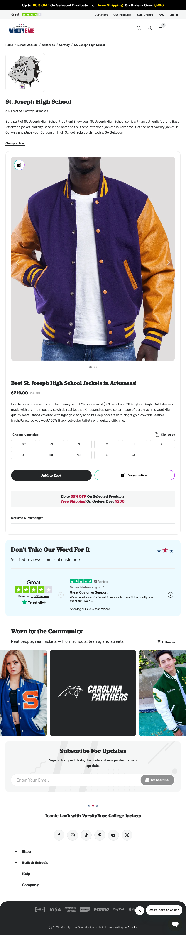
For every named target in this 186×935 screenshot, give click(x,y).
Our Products (122, 15)
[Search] (138, 28)
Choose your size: (25, 434)
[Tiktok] (86, 835)
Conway (64, 45)
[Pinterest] (99, 835)
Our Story (101, 15)
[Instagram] (72, 835)
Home (9, 45)
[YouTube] (113, 835)
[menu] (171, 28)
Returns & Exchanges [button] (27, 517)
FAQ (161, 15)
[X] (127, 835)
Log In (174, 15)
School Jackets (27, 45)
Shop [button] (26, 851)
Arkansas (48, 45)
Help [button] (26, 873)
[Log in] (149, 28)
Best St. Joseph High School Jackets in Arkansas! (73, 382)
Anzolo (132, 927)
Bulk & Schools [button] (35, 862)
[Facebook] (59, 835)
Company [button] (30, 884)
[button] (93, 259)
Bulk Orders (145, 15)
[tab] (90, 367)
